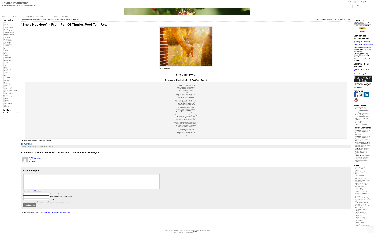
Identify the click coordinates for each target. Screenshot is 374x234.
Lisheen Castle (359, 190)
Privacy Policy (200, 230)
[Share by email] (30, 144)
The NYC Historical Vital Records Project (362, 206)
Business (6, 26)
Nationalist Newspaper (361, 193)
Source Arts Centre (360, 204)
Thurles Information (15, 3)
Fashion (6, 47)
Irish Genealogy (359, 186)
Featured (6, 49)
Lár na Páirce (358, 188)
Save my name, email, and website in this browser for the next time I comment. (48, 202)
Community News (9, 31)
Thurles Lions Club (9, 88)
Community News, (42, 146)
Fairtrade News (8, 44)
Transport (6, 100)
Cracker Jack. (359, 121)
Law (5, 65)
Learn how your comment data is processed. (57, 212)
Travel (5, 101)
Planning (6, 70)
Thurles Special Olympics (8, 94)
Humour (6, 64)
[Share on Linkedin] (27, 144)
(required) (54, 194)
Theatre (6, 85)
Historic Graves (359, 177)
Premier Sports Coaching (362, 198)
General (6, 55)
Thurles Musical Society (362, 217)
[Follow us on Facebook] (356, 94)
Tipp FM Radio (359, 220)
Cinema (6, 29)
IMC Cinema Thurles (361, 178)
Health (6, 59)
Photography (7, 69)
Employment (7, 39)
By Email (359, 2)
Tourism (6, 98)
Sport (5, 82)
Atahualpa (190, 232)
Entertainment (8, 40)
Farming (6, 45)
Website (52, 199)
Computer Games (9, 32)
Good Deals (7, 57)
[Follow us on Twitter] (361, 94)
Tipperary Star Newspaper (362, 225)
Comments (368, 2)
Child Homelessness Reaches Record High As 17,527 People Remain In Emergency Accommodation (363, 110)
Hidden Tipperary (359, 175)
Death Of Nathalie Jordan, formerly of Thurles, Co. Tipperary (362, 118)
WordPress (183, 232)
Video (5, 105)
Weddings (7, 106)
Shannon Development (361, 202)
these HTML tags (36, 191)
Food (5, 52)
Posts (351, 2)
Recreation (7, 77)
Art (5, 22)
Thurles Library (8, 87)
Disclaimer (207, 230)
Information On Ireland (361, 183)
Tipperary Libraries (360, 224)
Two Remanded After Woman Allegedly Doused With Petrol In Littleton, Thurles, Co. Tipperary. (362, 151)
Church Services (8, 27)
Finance (6, 50)
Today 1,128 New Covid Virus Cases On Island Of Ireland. (333, 19)
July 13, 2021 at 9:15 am (36, 159)
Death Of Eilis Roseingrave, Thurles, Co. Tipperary (363, 114)
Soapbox (6, 80)
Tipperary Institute (360, 222)
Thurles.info (361, 22)
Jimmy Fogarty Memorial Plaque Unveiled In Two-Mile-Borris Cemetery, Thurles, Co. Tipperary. (50, 19)
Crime (5, 36)
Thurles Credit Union (360, 212)
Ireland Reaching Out (361, 185)
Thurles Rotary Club (9, 92)
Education (7, 37)
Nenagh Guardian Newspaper (360, 195)
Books (6, 24)
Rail (5, 75)
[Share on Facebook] (22, 144)
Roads (6, 79)
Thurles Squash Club (361, 219)
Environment (7, 42)
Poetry (6, 72)
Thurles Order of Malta (10, 90)
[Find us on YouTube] (356, 99)
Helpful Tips (7, 60)
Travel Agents (8, 103)
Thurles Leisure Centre (361, 214)
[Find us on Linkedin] (366, 94)
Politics (6, 74)
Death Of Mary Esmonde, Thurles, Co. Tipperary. (362, 123)
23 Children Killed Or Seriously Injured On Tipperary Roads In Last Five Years (362, 132)
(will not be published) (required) (61, 196)
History (6, 62)
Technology (7, 83)
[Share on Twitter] (25, 144)
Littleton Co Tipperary (361, 191)
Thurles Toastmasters (10, 97)
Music (5, 67)
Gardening (7, 54)
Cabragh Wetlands (360, 167)
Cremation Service (9, 34)
